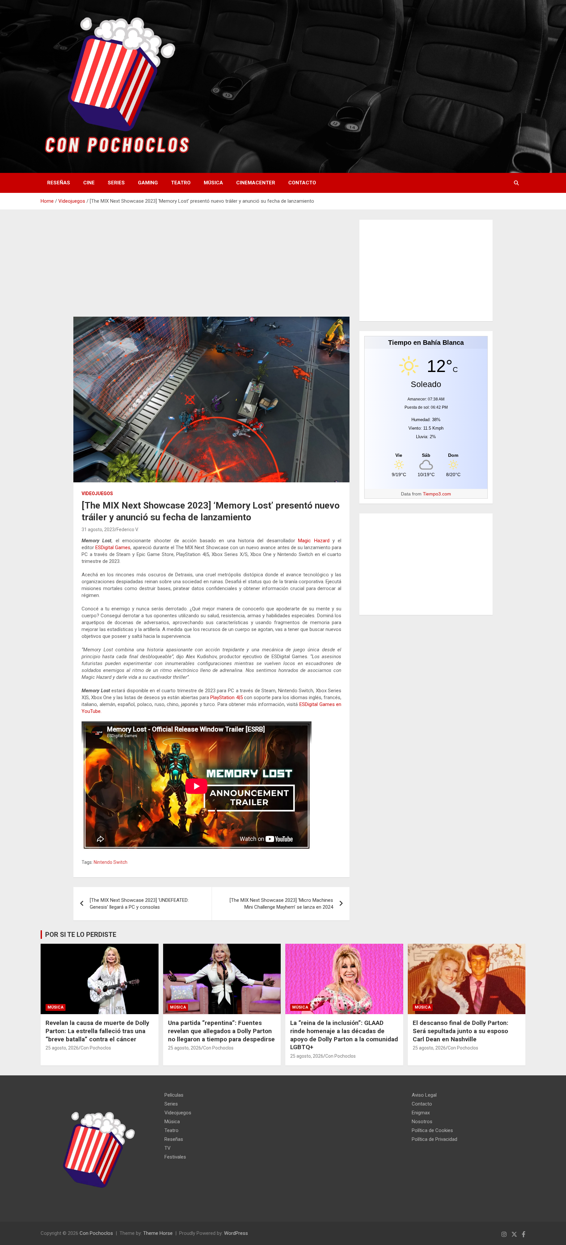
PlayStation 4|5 (226, 697)
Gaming (148, 183)
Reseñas (58, 183)
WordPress (236, 1233)
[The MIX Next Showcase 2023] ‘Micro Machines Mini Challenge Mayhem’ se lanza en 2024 (281, 903)
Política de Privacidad (434, 1139)
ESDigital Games (112, 547)
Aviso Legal (424, 1095)
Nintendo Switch (110, 862)
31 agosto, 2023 (98, 529)
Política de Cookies (432, 1130)
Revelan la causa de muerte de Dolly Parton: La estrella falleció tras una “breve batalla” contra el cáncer (97, 1031)
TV (167, 1148)
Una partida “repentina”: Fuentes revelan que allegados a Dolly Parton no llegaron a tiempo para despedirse (221, 1031)
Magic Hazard (313, 541)
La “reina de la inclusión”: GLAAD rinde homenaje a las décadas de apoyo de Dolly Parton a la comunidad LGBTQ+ (344, 1035)
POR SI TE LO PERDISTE (80, 934)
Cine (89, 183)
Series (116, 183)
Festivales (175, 1157)
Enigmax (421, 1113)
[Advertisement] (211, 268)
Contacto (302, 183)
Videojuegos (97, 493)
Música (213, 183)
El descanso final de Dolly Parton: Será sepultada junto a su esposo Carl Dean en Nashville (460, 1031)
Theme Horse (158, 1233)
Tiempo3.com (437, 493)
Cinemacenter (255, 183)
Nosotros (422, 1121)
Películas (173, 1095)
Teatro (181, 183)
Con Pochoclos (96, 1047)
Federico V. (128, 529)
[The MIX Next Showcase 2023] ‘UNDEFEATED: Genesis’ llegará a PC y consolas (139, 903)
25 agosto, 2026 (62, 1047)
